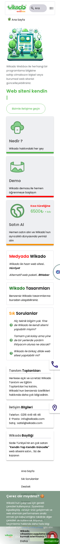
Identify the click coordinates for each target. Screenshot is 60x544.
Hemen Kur (51, 541)
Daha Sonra (24, 541)
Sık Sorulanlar (30, 479)
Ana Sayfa (18, 20)
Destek (25, 486)
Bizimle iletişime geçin (26, 109)
